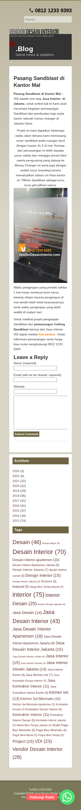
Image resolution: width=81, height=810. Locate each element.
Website (19, 386)
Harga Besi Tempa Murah (47, 586)
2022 (16, 476)
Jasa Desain (27, 612)
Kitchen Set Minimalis (40, 699)
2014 (16, 515)
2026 (16, 471)
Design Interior (43, 575)
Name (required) (25, 363)
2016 (16, 505)
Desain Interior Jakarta (30, 569)
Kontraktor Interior (31, 715)
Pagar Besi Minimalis (51, 730)
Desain (27, 542)
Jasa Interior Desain (33, 663)
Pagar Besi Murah (25, 735)
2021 (16, 481)
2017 (16, 500)
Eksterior (48, 581)
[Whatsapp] (67, 797)
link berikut (47, 334)
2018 (16, 495)
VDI (43, 741)
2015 (16, 510)
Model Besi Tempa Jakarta (34, 725)
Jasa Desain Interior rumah (29, 656)
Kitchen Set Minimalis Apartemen (34, 704)
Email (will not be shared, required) (37, 375)
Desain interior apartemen (36, 560)
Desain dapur (51, 543)
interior (28, 594)
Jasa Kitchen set (39, 675)
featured (21, 586)
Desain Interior (39, 551)
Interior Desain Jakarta (51, 604)
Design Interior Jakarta (26, 581)
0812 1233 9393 (53, 10)
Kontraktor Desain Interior (44, 709)
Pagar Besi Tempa (51, 735)
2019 (16, 490)
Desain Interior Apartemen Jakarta (36, 565)
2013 (16, 520)
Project (23, 741)
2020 (16, 486)
